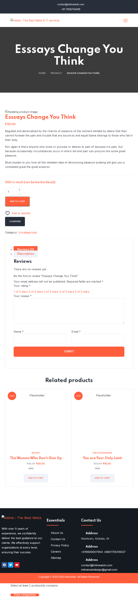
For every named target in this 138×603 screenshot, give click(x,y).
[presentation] (6, 442)
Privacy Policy (60, 545)
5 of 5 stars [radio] (82, 291)
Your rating (22, 285)
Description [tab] (25, 253)
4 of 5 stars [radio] (66, 291)
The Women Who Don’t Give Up (36, 458)
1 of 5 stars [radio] (21, 291)
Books (36, 453)
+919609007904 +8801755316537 (103, 552)
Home (42, 73)
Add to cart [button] (36, 478)
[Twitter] (10, 565)
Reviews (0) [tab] (25, 249)
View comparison (25, 595)
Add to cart (17, 201)
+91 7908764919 (70, 9)
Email (76, 331)
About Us (57, 533)
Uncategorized (27, 232)
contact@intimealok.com (70, 4)
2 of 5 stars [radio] (36, 291)
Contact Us (58, 539)
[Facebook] (4, 565)
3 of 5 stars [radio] (51, 291)
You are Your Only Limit (102, 458)
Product (56, 73)
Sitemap (56, 557)
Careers (56, 551)
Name (19, 331)
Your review (22, 296)
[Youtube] (17, 565)
